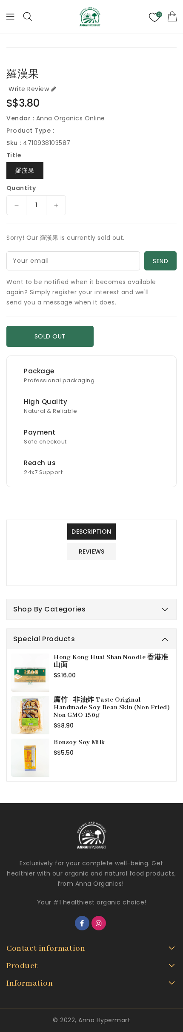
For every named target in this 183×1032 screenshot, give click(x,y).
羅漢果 (24, 170)
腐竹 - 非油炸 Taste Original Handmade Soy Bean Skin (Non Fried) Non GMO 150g (112, 707)
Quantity (21, 188)
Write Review (29, 89)
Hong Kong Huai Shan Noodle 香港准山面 (111, 661)
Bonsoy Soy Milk (79, 742)
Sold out (50, 336)
